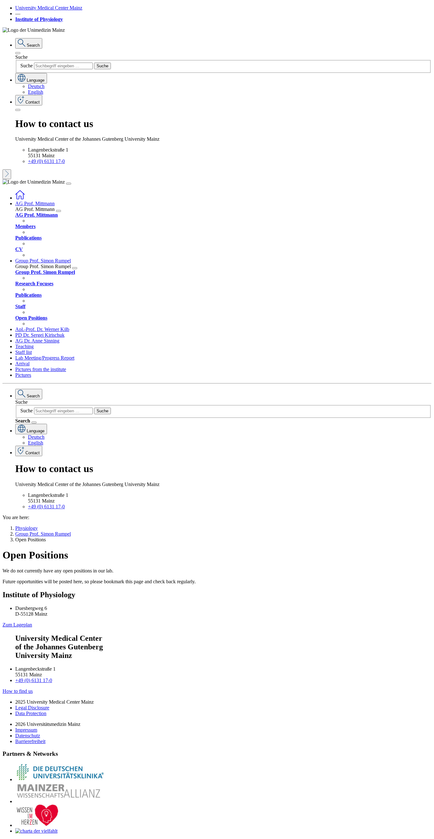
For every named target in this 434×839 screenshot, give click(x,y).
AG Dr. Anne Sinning (37, 340)
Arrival (22, 363)
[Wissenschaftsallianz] (59, 801)
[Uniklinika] (59, 779)
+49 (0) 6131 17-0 (46, 161)
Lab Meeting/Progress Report (44, 358)
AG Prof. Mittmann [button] (35, 203)
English (35, 92)
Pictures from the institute (40, 369)
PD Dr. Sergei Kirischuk (39, 335)
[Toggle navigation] (68, 184)
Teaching (24, 346)
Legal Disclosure (32, 707)
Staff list (23, 352)
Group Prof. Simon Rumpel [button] (43, 260)
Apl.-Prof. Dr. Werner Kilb (42, 329)
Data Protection (30, 713)
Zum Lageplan (17, 624)
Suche (21, 57)
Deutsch (36, 86)
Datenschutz (27, 735)
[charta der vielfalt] (36, 831)
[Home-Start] (20, 197)
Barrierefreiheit (30, 741)
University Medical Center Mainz (48, 7)
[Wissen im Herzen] (37, 825)
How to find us (18, 691)
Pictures (23, 375)
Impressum (26, 730)
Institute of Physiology (39, 19)
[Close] (17, 53)
